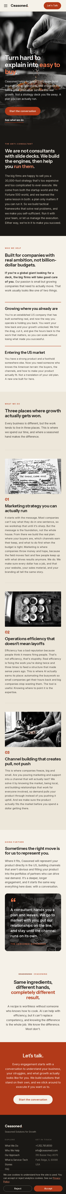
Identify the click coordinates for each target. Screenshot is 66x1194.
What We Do (11, 1145)
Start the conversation (23, 111)
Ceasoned (19, 5)
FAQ (7, 1169)
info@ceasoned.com (46, 1150)
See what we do (14, 120)
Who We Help (12, 1150)
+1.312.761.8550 (43, 1145)
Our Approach (12, 1155)
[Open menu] (6, 5)
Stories (8, 1164)
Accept (48, 1188)
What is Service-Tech (16, 1159)
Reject (17, 1188)
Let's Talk (52, 5)
